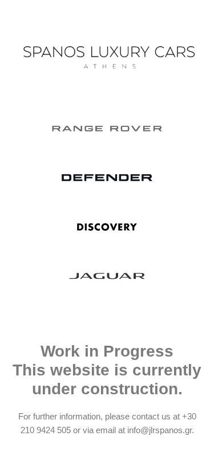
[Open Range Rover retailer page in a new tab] (107, 128)
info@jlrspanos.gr (159, 430)
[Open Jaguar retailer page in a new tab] (107, 276)
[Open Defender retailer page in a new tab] (107, 177)
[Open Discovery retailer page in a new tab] (107, 226)
